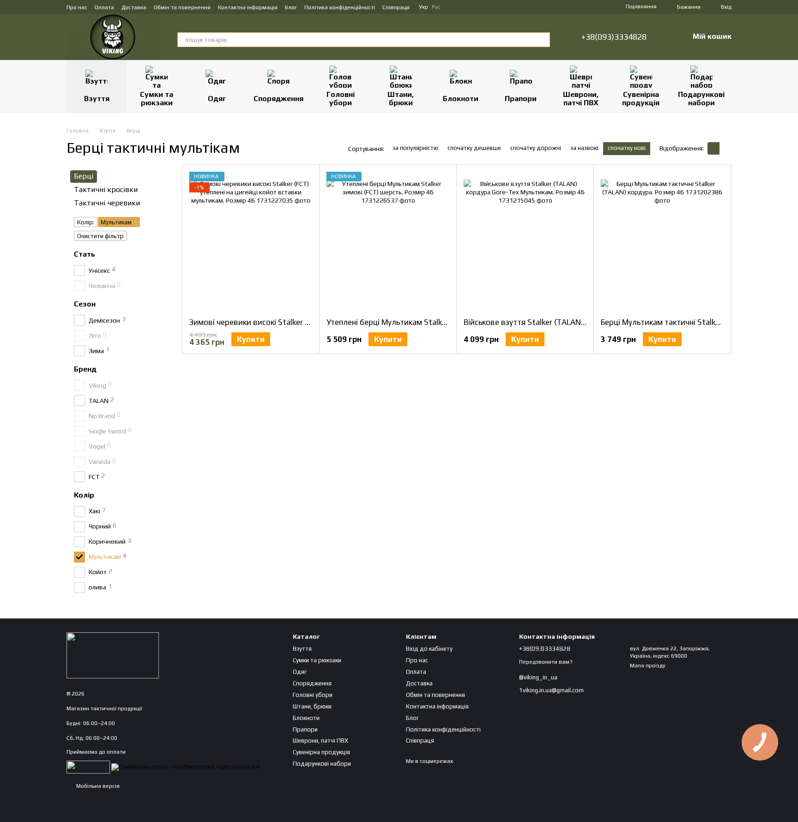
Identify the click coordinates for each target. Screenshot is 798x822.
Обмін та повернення (182, 7)
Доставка (133, 7)
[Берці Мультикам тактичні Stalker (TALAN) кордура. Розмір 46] (662, 241)
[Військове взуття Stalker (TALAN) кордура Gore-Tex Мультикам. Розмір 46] (525, 241)
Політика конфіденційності (339, 7)
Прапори (521, 98)
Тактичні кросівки (106, 189)
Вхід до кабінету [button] (429, 648)
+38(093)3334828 (614, 37)
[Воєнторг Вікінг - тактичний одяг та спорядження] (112, 655)
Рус (436, 7)
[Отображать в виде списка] (725, 148)
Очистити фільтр (100, 236)
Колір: (85, 222)
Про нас (76, 7)
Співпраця (396, 7)
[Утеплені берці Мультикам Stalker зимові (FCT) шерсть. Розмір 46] (387, 241)
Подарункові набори (701, 98)
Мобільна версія (97, 786)
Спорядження (278, 98)
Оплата (104, 7)
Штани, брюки (400, 98)
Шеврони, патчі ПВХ (580, 98)
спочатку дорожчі (535, 147)
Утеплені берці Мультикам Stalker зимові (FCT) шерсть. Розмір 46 (445, 322)
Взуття (96, 98)
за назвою (584, 147)
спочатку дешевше (474, 147)
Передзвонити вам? (546, 662)
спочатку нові (627, 147)
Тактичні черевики (107, 202)
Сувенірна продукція (640, 98)
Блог (291, 7)
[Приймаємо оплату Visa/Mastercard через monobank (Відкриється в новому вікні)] (185, 766)
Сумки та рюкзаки (156, 98)
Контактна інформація (248, 7)
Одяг (217, 98)
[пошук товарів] (542, 39)
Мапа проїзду (647, 665)
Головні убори (340, 98)
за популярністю (415, 147)
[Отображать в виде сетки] (713, 148)
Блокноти (460, 98)
